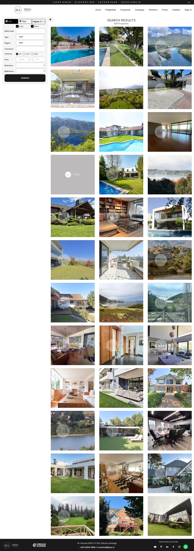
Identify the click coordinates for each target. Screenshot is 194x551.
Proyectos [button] (125, 10)
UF (20, 54)
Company (139, 10)
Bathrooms (8, 71)
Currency (8, 54)
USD (36, 54)
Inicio (98, 10)
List (10, 21)
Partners (153, 10)
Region (7, 43)
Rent (36, 26)
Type (6, 37)
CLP (28, 54)
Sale (21, 26)
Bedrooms (8, 65)
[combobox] (30, 36)
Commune (8, 49)
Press (165, 10)
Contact (176, 10)
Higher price (39, 21)
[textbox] (20, 48)
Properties (110, 10)
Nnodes (175, 542)
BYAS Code (8, 31)
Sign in (188, 10)
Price (7, 59)
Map (23, 21)
